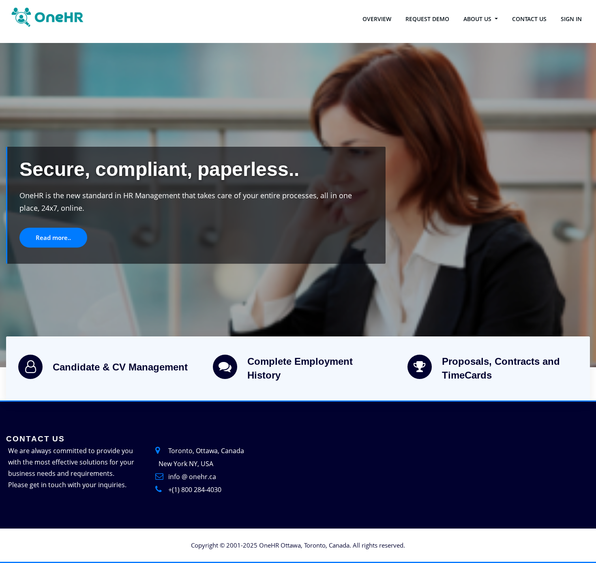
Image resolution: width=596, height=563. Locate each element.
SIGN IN (571, 19)
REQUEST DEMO (427, 19)
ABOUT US (478, 19)
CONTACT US (529, 19)
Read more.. (80, 245)
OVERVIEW (376, 19)
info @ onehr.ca (192, 476)
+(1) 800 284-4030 (194, 489)
